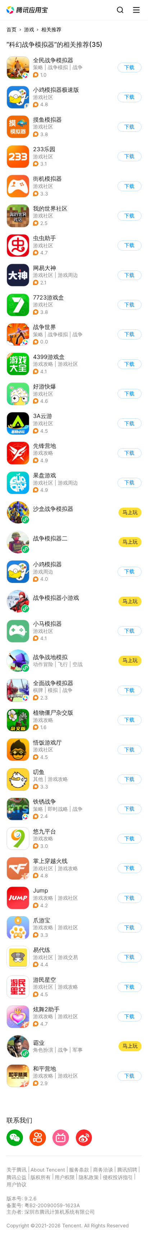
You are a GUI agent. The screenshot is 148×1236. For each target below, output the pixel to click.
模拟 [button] (53, 690)
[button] (27, 10)
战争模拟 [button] (58, 67)
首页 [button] (11, 29)
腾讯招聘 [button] (127, 1170)
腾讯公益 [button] (16, 1177)
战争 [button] (78, 67)
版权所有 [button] (41, 1177)
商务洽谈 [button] (103, 1170)
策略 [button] (38, 67)
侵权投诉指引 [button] (118, 1177)
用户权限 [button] (65, 1177)
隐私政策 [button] (89, 1177)
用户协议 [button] (16, 1184)
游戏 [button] (29, 29)
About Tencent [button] (48, 1170)
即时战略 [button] (58, 809)
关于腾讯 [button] (16, 1170)
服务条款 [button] (79, 1170)
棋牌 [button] (38, 690)
